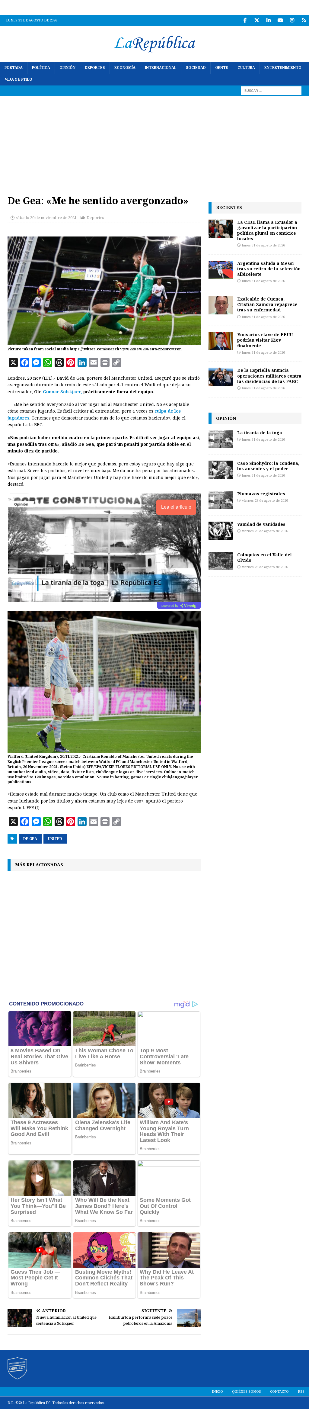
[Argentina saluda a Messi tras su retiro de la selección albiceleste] (221, 270)
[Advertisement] (154, 141)
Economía (124, 68)
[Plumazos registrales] (221, 500)
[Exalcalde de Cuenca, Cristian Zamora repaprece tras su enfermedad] (221, 305)
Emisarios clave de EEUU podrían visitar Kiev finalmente (265, 340)
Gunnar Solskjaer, (62, 391)
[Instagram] (292, 20)
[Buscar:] (271, 90)
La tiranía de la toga (259, 433)
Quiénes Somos (246, 1392)
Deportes (95, 68)
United (55, 839)
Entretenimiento (282, 68)
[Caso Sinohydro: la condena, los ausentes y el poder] (221, 470)
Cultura (246, 68)
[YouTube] (280, 20)
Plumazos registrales (261, 494)
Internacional (161, 68)
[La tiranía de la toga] (221, 439)
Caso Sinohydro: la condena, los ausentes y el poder (268, 465)
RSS (301, 1392)
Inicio (217, 1392)
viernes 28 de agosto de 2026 (265, 501)
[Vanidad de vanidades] (221, 531)
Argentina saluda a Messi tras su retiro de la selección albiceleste (269, 268)
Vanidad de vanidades (261, 524)
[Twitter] (256, 20)
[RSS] (303, 20)
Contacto (279, 1392)
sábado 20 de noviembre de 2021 (46, 217)
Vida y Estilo (18, 79)
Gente (221, 68)
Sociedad (196, 68)
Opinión (67, 68)
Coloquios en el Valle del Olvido (264, 557)
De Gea (30, 839)
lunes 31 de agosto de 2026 (263, 245)
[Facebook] (245, 20)
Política (41, 68)
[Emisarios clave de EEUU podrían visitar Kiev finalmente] (221, 341)
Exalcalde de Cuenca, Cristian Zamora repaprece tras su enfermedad (267, 304)
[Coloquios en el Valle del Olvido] (221, 561)
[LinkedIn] (268, 20)
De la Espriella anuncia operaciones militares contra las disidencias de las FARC (269, 375)
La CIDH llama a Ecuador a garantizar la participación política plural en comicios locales (267, 230)
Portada (14, 68)
